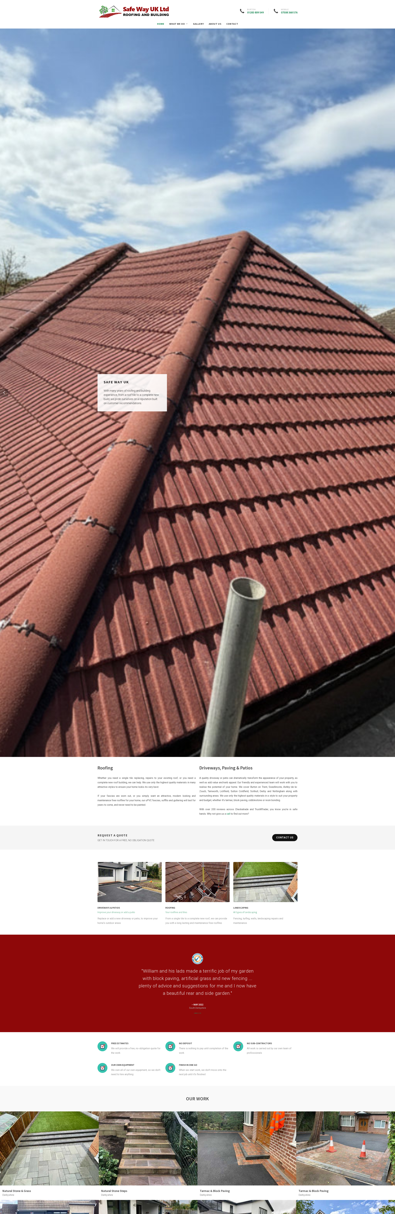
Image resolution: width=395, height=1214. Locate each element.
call (228, 813)
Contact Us (284, 837)
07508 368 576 (289, 12)
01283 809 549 (255, 12)
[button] (4, 393)
